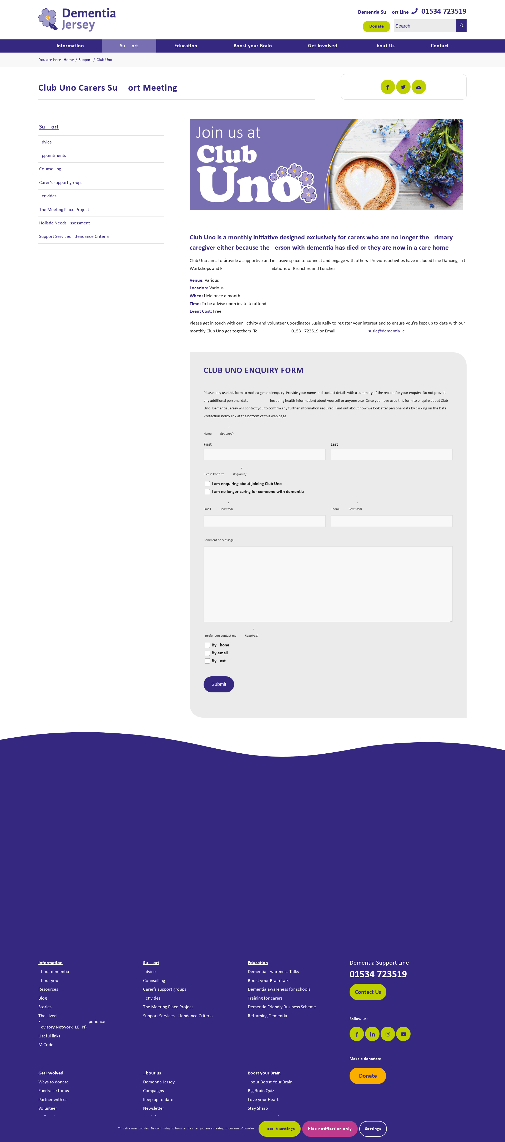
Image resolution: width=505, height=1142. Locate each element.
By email (220, 653)
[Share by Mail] (419, 87)
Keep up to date (158, 1099)
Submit (218, 684)
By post (219, 661)
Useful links (49, 1036)
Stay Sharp (258, 1108)
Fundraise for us (53, 1090)
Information (50, 962)
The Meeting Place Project (64, 209)
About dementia (53, 971)
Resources (48, 989)
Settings (373, 1129)
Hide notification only (330, 1129)
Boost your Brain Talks (269, 980)
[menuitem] (70, 46)
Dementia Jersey (159, 1082)
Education (258, 962)
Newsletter (153, 1108)
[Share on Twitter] (403, 87)
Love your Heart (263, 1099)
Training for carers (265, 998)
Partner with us (52, 1099)
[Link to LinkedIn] (372, 1034)
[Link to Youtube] (403, 1034)
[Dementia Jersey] (77, 19)
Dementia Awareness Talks (273, 971)
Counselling (50, 169)
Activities (48, 196)
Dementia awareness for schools (279, 989)
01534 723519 (442, 12)
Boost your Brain (264, 1073)
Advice (45, 142)
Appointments (52, 155)
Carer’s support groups (60, 182)
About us (152, 1073)
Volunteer (47, 1108)
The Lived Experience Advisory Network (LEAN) (71, 1022)
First (208, 445)
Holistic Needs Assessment (64, 223)
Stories (45, 1007)
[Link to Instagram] (388, 1034)
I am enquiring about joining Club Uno (247, 484)
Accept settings (279, 1129)
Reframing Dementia (267, 1016)
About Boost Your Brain (270, 1082)
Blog (42, 998)
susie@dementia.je (386, 331)
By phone (220, 645)
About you (48, 980)
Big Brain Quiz (261, 1090)
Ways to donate (53, 1082)
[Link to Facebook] (357, 1034)
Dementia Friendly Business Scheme (282, 1007)
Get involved (50, 1073)
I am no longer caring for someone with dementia (258, 492)
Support (49, 127)
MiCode (45, 1044)
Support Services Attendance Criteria (74, 236)
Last (334, 445)
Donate (376, 26)
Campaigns (153, 1090)
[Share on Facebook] (388, 87)
